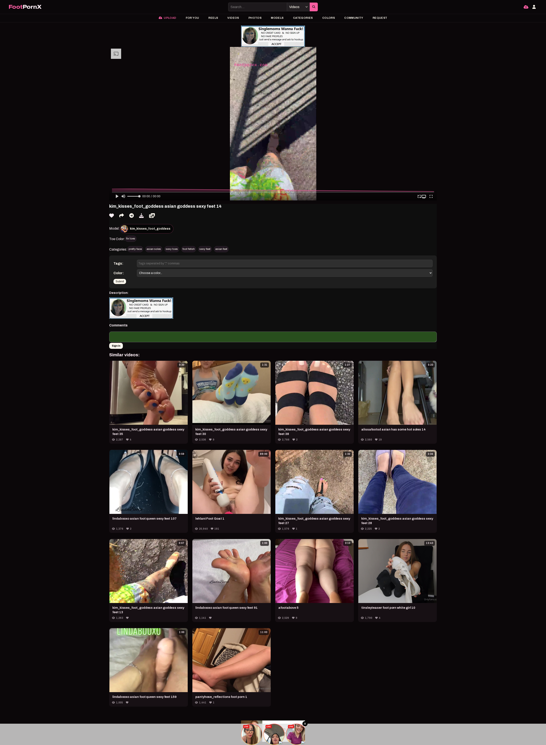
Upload (169, 17)
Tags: (118, 263)
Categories (303, 17)
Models (277, 17)
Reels (213, 17)
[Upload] (526, 7)
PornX (25, 7)
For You (192, 17)
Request (380, 17)
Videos (233, 17)
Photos (254, 17)
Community (353, 17)
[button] (424, 196)
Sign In (116, 345)
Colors (328, 17)
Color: (118, 273)
